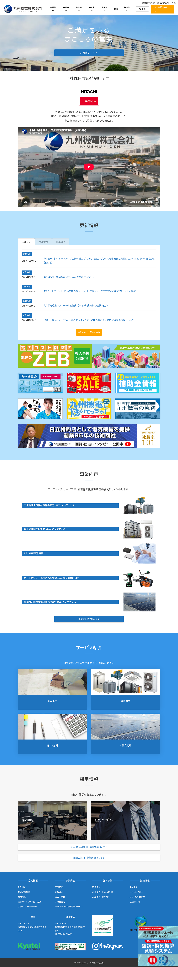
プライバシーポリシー (27, 906)
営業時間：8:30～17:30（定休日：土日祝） (159, 3)
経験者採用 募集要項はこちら (89, 857)
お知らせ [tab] (26, 241)
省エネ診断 (60, 896)
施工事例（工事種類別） (102, 891)
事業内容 (59, 887)
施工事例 (96, 887)
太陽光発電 (60, 901)
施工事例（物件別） (100, 896)
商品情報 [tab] (43, 241)
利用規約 (22, 896)
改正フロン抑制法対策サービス (69, 906)
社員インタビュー (137, 891)
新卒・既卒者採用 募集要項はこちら (89, 847)
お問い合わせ (24, 891)
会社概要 (22, 887)
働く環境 (134, 887)
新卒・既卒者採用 (137, 896)
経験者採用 (135, 901)
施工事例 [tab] (60, 241)
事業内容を (89, 619)
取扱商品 (59, 891)
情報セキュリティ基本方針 (29, 901)
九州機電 (89, 52)
